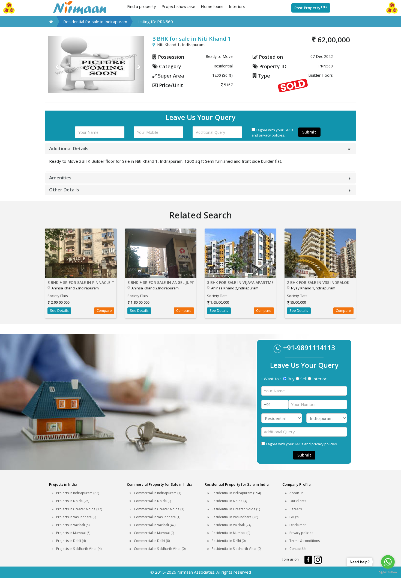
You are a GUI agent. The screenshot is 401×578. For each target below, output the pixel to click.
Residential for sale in (95, 21)
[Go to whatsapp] (388, 562)
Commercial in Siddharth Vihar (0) (159, 548)
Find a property (141, 6)
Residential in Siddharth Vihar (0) (236, 548)
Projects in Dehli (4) (71, 540)
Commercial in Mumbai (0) (154, 532)
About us (296, 493)
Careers (295, 509)
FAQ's (293, 517)
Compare (104, 310)
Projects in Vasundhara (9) (76, 517)
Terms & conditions (304, 540)
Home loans (212, 6)
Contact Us (297, 548)
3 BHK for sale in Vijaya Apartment (240, 282)
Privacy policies (301, 532)
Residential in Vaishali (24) (231, 525)
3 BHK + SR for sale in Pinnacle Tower (80, 282)
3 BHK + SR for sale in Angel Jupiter (160, 282)
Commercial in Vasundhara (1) (157, 517)
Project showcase (178, 6)
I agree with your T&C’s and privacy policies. (272, 133)
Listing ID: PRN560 (155, 21)
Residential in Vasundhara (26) (235, 517)
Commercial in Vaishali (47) (154, 525)
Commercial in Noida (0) (152, 501)
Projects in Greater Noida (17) (79, 509)
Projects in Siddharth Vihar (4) (78, 548)
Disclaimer (297, 525)
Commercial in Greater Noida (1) (159, 509)
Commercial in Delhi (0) (152, 540)
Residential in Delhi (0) (229, 540)
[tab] (200, 148)
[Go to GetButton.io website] (388, 572)
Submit (309, 132)
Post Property (310, 7)
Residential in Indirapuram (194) (236, 493)
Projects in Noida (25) (72, 501)
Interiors (237, 6)
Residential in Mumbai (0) (231, 532)
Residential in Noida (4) (229, 501)
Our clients (297, 501)
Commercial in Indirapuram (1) (157, 493)
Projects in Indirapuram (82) (77, 493)
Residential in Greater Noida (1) (236, 509)
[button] (55, 64)
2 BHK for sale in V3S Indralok (318, 282)
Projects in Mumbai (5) (73, 532)
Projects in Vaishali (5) (72, 525)
